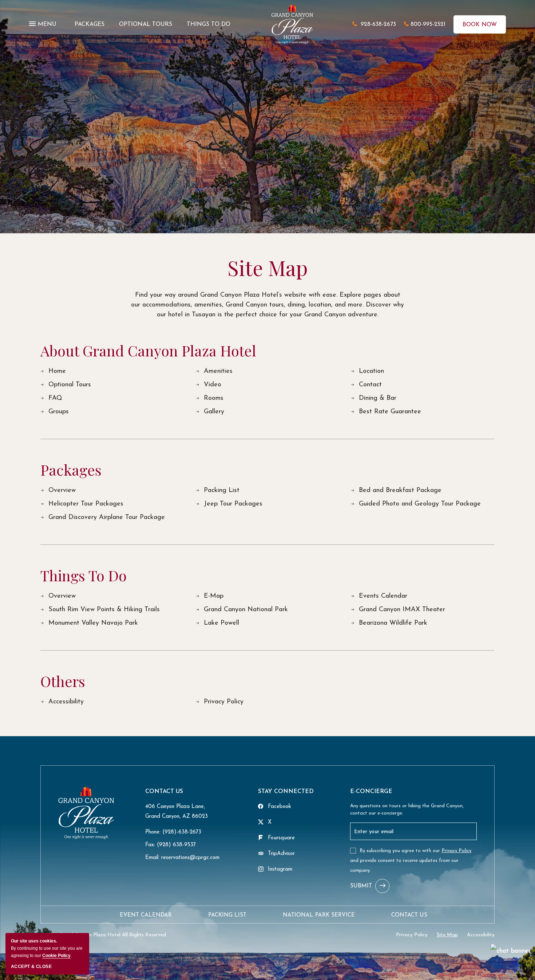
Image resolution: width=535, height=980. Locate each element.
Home (57, 371)
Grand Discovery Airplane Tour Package (106, 517)
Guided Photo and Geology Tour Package (420, 504)
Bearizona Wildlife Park (393, 623)
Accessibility (66, 702)
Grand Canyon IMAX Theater (402, 609)
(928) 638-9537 (176, 845)
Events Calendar (383, 596)
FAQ (55, 398)
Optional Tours (69, 385)
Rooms (213, 398)
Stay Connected (286, 791)
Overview (62, 490)
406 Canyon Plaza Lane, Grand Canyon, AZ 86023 (176, 811)
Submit (361, 886)
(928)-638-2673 (181, 832)
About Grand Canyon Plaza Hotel (148, 350)
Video (212, 385)
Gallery (214, 412)
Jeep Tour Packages (233, 504)
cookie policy (56, 955)
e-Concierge (371, 791)
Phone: (152, 832)
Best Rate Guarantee (390, 412)
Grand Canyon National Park (246, 609)
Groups (58, 412)
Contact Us (164, 791)
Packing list (227, 915)
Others (62, 681)
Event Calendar (146, 915)
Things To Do (83, 575)
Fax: (150, 845)
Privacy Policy (223, 702)
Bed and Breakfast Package (400, 490)
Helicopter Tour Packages (85, 504)
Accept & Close (31, 966)
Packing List (221, 490)
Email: (152, 857)
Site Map (267, 267)
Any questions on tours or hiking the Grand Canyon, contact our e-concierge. (407, 810)
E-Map (213, 596)
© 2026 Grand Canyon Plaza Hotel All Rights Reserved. (103, 935)
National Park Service (319, 915)
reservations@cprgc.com (190, 857)
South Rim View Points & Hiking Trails (104, 609)
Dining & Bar (377, 398)
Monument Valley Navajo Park (93, 623)
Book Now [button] (480, 25)
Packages (71, 470)
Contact (370, 385)
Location (371, 371)
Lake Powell (221, 623)
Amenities (218, 371)
